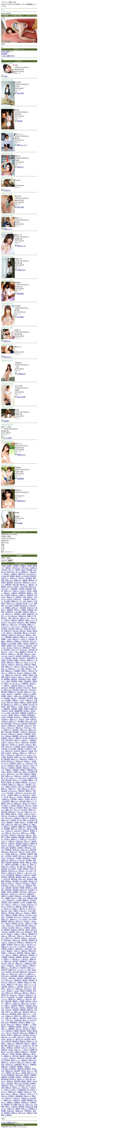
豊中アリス (9, 1012)
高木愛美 (14, 1005)
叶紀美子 (14, 786)
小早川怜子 (22, 658)
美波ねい (27, 761)
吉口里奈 (11, 927)
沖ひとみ (33, 641)
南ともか (29, 677)
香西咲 (12, 576)
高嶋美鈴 (4, 1077)
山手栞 (3, 742)
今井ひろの (18, 582)
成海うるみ (18, 824)
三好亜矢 (21, 317)
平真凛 (29, 1018)
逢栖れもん (26, 1054)
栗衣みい (16, 1094)
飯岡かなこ (9, 671)
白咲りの (29, 1062)
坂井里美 (33, 850)
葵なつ (23, 944)
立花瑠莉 (29, 902)
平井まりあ (16, 723)
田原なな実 (29, 1106)
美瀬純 (26, 709)
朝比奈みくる (8, 704)
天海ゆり (34, 797)
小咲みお (23, 660)
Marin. (29, 679)
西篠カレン (21, 999)
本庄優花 (29, 860)
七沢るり (31, 637)
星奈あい (10, 991)
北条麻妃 (17, 671)
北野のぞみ (19, 755)
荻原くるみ (23, 1033)
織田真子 (4, 643)
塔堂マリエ (18, 704)
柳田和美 (19, 877)
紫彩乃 (7, 677)
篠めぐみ (19, 765)
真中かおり (26, 795)
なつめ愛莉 (23, 780)
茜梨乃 (3, 896)
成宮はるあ (5, 852)
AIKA (19, 789)
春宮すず (33, 868)
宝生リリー (18, 1050)
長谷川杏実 (15, 713)
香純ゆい (14, 814)
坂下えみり (28, 988)
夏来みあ (23, 1041)
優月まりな (25, 1003)
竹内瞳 (20, 523)
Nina (24, 757)
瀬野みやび (12, 1092)
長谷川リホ (32, 586)
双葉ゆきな (29, 942)
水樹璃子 (8, 1073)
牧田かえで (19, 727)
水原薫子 (26, 1024)
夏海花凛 (31, 934)
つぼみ (9, 639)
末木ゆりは (26, 1045)
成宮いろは (22, 898)
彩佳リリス (32, 845)
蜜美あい (16, 700)
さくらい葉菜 (5, 713)
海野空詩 (29, 885)
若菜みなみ (10, 906)
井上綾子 (24, 810)
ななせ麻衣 (19, 997)
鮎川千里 (7, 879)
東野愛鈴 (7, 679)
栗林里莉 (7, 709)
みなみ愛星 (26, 896)
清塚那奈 (7, 930)
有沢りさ (27, 706)
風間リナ (4, 1026)
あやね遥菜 (5, 801)
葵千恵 (33, 786)
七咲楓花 (16, 565)
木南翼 (23, 1100)
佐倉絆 (9, 782)
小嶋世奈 (20, 982)
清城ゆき (22, 976)
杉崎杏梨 (20, 749)
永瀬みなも (25, 1098)
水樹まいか (5, 1014)
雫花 (33, 1045)
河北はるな (26, 917)
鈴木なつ (14, 1090)
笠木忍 (23, 746)
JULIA (14, 645)
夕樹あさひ (5, 799)
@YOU (3, 717)
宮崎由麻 (26, 1077)
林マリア (34, 799)
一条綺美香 (13, 589)
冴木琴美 (24, 940)
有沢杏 (20, 814)
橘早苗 (26, 1075)
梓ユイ (18, 742)
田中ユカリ (9, 980)
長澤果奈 (29, 991)
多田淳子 (22, 1085)
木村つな (26, 765)
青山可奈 (20, 692)
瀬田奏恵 (30, 1100)
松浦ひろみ (23, 690)
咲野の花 (23, 1018)
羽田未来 (24, 782)
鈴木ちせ (11, 845)
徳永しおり (10, 1024)
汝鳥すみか (25, 742)
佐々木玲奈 (12, 868)
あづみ (6, 778)
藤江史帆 (4, 1045)
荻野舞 (25, 906)
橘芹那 (7, 864)
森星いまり (26, 877)
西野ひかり (12, 999)
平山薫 (3, 565)
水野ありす (12, 982)
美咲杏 (28, 930)
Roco (17, 652)
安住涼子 (29, 645)
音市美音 (31, 639)
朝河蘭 (3, 696)
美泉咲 (6, 421)
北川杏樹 (10, 660)
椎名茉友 (8, 890)
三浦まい (29, 1037)
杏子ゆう (21, 923)
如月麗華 (11, 1077)
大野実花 (17, 1047)
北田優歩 (23, 565)
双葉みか (11, 664)
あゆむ (33, 711)
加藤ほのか (31, 894)
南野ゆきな (12, 725)
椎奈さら (33, 993)
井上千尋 (31, 704)
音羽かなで (30, 607)
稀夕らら (21, 786)
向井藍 (7, 854)
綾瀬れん (23, 702)
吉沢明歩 (4, 629)
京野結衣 (17, 818)
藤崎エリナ (9, 666)
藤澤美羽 (10, 582)
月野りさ (23, 618)
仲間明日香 (19, 1043)
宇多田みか (18, 896)
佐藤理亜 (19, 957)
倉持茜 (15, 856)
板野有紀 (8, 584)
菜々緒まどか (21, 866)
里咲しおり (22, 828)
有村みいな (21, 1079)
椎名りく (7, 805)
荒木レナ (33, 864)
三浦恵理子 (25, 683)
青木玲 (29, 591)
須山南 (10, 1050)
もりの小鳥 (31, 911)
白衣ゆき (22, 871)
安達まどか (32, 925)
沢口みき (20, 673)
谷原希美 (13, 763)
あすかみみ (22, 778)
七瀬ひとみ (10, 1108)
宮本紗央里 (22, 679)
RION (10, 902)
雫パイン (11, 570)
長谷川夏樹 (15, 864)
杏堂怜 (29, 1081)
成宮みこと (28, 1092)
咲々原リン (16, 1073)
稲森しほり (9, 810)
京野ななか (25, 567)
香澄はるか (16, 850)
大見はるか (10, 1111)
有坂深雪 (16, 1010)
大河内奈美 (18, 1020)
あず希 (22, 902)
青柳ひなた (19, 1111)
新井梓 (20, 121)
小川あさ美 (5, 576)
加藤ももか (7, 961)
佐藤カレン (13, 919)
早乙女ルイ (21, 645)
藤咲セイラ (15, 839)
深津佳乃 (22, 1022)
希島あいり (30, 660)
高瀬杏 (29, 826)
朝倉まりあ (7, 683)
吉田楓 (23, 1073)
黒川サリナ (28, 986)
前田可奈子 (7, 940)
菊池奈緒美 (19, 1096)
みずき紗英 (22, 624)
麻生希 (18, 576)
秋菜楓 (16, 605)
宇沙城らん (5, 719)
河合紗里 (20, 986)
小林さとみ (26, 694)
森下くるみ (5, 1022)
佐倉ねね (24, 951)
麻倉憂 (7, 607)
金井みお (5, 932)
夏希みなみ (18, 772)
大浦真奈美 (18, 1064)
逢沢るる (30, 828)
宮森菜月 (17, 1102)
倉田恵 (34, 1043)
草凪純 (10, 715)
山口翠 (28, 1085)
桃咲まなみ (22, 574)
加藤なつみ (9, 675)
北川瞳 (32, 567)
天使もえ (16, 753)
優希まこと (9, 776)
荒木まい (11, 883)
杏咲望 (23, 715)
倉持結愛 (30, 757)
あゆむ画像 (5, 51)
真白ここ (4, 1028)
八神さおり (25, 959)
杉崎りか (7, 341)
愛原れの (10, 1081)
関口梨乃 (16, 730)
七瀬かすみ (21, 270)
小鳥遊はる (21, 374)
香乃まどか (22, 1113)
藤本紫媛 (21, 837)
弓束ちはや (5, 1054)
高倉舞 (30, 675)
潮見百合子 (5, 894)
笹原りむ (21, 167)
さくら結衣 (8, 438)
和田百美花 (32, 723)
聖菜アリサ (9, 938)
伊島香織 (12, 687)
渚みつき (21, 1104)
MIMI (27, 719)
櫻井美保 (14, 879)
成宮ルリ (17, 740)
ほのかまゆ (23, 736)
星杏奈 (34, 694)
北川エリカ (15, 650)
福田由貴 (23, 1010)
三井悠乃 (33, 900)
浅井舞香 (7, 698)
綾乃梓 (11, 711)
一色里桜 (10, 795)
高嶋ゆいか (26, 824)
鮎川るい (14, 698)
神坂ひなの (31, 946)
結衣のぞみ (23, 890)
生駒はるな (19, 988)
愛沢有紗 (23, 1031)
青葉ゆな (29, 1001)
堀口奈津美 (18, 633)
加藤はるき (5, 1066)
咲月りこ (19, 1045)
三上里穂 (10, 896)
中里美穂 (8, 862)
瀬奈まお (12, 807)
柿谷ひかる (12, 873)
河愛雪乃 (4, 948)
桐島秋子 (21, 1005)
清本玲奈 (17, 938)
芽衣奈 (16, 586)
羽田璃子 (16, 902)
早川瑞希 (30, 822)
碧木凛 (34, 875)
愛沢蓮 (15, 658)
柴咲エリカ (32, 730)
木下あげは (5, 976)
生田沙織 (4, 812)
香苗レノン (7, 959)
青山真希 (33, 1052)
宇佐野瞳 (33, 1075)
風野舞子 (21, 620)
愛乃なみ (24, 666)
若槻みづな (5, 866)
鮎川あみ (27, 711)
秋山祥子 (20, 734)
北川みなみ (10, 858)
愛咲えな (7, 826)
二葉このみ (28, 873)
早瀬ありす (12, 673)
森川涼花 (31, 738)
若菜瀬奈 (21, 293)
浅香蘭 (32, 1050)
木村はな (5, 721)
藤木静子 (23, 1056)
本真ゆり (8, 567)
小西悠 (23, 614)
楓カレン (27, 1096)
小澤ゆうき (9, 831)
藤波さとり (30, 1041)
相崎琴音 (10, 610)
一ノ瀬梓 (33, 1024)
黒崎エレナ (28, 692)
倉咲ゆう (29, 635)
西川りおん (9, 818)
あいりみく (13, 946)
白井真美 (19, 687)
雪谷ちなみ (13, 852)
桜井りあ (16, 618)
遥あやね (4, 1037)
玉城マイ (23, 822)
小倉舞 (16, 822)
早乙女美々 (10, 793)
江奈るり (13, 885)
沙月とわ (24, 1047)
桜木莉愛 (29, 570)
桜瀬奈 (19, 1014)
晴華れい (33, 965)
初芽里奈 (29, 837)
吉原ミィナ (32, 626)
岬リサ (3, 755)
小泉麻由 (14, 709)
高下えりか (18, 917)
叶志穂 (25, 603)
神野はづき (5, 946)
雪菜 (8, 706)
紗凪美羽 (11, 957)
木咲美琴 (21, 1106)
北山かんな (22, 894)
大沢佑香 (23, 607)
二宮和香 (19, 900)
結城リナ (16, 908)
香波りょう (8, 229)
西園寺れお (22, 826)
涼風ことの (23, 730)
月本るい (13, 866)
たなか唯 (10, 1052)
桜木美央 (16, 887)
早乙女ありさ (12, 816)
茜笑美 (25, 980)
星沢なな (22, 578)
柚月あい (10, 772)
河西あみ (11, 841)
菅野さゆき (10, 662)
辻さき (32, 765)
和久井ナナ (28, 727)
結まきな (33, 1026)
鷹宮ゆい (10, 951)
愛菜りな (4, 789)
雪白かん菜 (18, 1083)
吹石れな (13, 835)
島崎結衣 (10, 822)
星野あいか (18, 993)
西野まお (11, 921)
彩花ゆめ (8, 736)
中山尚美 (8, 972)
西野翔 (9, 645)
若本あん (23, 1007)
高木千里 (4, 970)
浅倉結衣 (24, 1060)
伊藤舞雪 (11, 1026)
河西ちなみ (5, 744)
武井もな (11, 963)
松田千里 (8, 1041)
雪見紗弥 (33, 576)
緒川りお (17, 666)
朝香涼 (16, 911)
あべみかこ (16, 683)
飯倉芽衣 (16, 1041)
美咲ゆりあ (12, 970)
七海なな (7, 620)
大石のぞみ (18, 675)
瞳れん (25, 772)
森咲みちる (27, 807)
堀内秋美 (27, 797)
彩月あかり (18, 717)
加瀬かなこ (31, 974)
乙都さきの (16, 1003)
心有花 (20, 706)
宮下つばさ (5, 589)
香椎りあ (29, 862)
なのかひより (12, 791)
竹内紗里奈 (30, 715)
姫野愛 (7, 814)
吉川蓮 (19, 868)
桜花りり (33, 1077)
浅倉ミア (33, 1012)
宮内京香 (7, 1060)
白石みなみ (21, 835)
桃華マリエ (7, 730)
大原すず (19, 965)
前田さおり (5, 860)
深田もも (27, 654)
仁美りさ (8, 1033)
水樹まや (21, 915)
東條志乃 (10, 1047)
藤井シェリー (30, 620)
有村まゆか (19, 1075)
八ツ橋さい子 (24, 864)
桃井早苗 (26, 1012)
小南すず (7, 1090)
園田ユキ (8, 1003)
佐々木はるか (12, 616)
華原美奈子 (26, 858)
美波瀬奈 (16, 890)
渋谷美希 (30, 713)
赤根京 (7, 786)
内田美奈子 (30, 746)
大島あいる (18, 641)
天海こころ (22, 974)
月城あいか (9, 1016)
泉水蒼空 (19, 1026)
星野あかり (26, 582)
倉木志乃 (13, 1079)
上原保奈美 (9, 612)
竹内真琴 (14, 799)
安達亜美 (16, 892)
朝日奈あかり (24, 605)
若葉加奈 (14, 930)
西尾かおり (15, 601)
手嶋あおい (10, 965)
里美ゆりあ (22, 616)
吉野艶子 (23, 770)
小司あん (7, 839)
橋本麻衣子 (23, 961)
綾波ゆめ (33, 818)
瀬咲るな (8, 915)
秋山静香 (31, 772)
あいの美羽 (30, 1090)
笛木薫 (28, 786)
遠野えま (30, 1056)
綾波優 (25, 580)
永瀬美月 (17, 1052)
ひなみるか (28, 793)
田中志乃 (16, 1056)
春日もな (11, 738)
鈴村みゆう (12, 812)
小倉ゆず (26, 643)
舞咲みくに (10, 597)
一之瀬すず (23, 732)
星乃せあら (23, 892)
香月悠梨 (17, 614)
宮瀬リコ (4, 725)
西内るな (4, 913)
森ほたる (11, 1045)
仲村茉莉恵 (22, 698)
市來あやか (10, 900)
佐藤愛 (20, 709)
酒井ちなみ (7, 690)
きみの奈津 (30, 820)
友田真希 (7, 650)
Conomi (16, 991)
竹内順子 (30, 685)
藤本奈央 (22, 791)
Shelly (10, 911)
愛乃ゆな (20, 978)
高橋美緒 (23, 713)
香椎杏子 (19, 738)
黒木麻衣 (31, 980)
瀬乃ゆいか (13, 578)
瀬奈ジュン (15, 759)
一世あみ (4, 927)
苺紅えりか (7, 908)
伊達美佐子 (12, 1068)
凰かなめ (4, 911)
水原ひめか (12, 978)
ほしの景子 (32, 839)
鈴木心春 (21, 207)
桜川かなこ (32, 908)
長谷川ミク (5, 578)
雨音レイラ (22, 685)
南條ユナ (16, 1018)
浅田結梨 (8, 850)
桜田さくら (13, 721)
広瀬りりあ (9, 824)
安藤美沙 (26, 717)
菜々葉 (19, 820)
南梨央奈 (14, 679)
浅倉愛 (32, 843)
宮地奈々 (4, 953)
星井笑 (34, 883)
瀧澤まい (26, 965)
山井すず (13, 1062)
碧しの (33, 814)
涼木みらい (25, 740)
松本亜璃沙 (30, 658)
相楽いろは (18, 696)
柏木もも (33, 1035)
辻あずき (11, 656)
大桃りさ (34, 719)
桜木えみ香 (5, 847)
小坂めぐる (12, 635)
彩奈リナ (14, 898)
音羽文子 (10, 1035)
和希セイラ (30, 1073)
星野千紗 (33, 717)
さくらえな (32, 782)
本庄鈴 (23, 1071)
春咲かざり (18, 803)
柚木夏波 (13, 1014)
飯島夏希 (16, 736)
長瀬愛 (9, 565)
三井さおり (32, 1047)
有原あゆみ (29, 976)
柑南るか (8, 1087)
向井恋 (34, 917)
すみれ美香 (10, 997)
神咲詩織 (8, 637)
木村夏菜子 (32, 736)
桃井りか (4, 843)
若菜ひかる (19, 629)
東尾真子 (8, 881)
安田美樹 (25, 626)
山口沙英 (21, 93)
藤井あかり (16, 959)
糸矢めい (7, 685)
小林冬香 (30, 698)
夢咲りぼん (15, 1007)
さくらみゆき (23, 919)
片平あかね (29, 763)
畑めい (7, 1106)
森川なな (13, 1058)
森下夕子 (34, 930)
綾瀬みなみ (18, 580)
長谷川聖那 (7, 723)
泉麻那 (23, 610)
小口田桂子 (28, 749)
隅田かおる (18, 1035)
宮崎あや (8, 770)
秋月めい (27, 921)
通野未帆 (11, 877)
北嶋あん (10, 1102)
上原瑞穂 (17, 746)
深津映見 (19, 597)
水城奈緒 (4, 635)
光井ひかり (30, 904)
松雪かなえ (12, 953)
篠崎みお (26, 900)
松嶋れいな (5, 624)
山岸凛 (9, 892)
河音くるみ (22, 879)
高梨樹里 (7, 1104)
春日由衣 (33, 742)
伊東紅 (20, 681)
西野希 (18, 1108)
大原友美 (29, 1005)
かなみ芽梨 (12, 749)
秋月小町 (29, 1079)
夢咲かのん (21, 1058)
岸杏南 (18, 925)
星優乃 (16, 660)
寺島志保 (14, 685)
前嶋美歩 (33, 622)
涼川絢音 (4, 784)
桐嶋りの (29, 791)
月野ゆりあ (5, 995)
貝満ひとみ (18, 757)
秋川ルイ (16, 780)
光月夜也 (11, 767)
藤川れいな (23, 908)
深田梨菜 (16, 770)
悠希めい (24, 671)
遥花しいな (19, 913)
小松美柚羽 (13, 976)
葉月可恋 (16, 1033)
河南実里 (31, 955)
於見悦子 (19, 1077)
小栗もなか (10, 1043)
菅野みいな (23, 637)
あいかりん (16, 833)
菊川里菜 (16, 690)
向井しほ (10, 803)
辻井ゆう (22, 744)
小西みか (27, 814)
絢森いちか (14, 801)
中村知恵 (19, 807)
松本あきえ (26, 1028)
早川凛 (6, 797)
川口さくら (21, 885)
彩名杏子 (5, 711)
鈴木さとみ (21, 635)
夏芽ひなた (19, 963)
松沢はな (10, 647)
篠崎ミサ (30, 616)
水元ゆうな (16, 567)
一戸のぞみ (21, 860)
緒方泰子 (16, 961)
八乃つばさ (9, 1020)
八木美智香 (9, 917)
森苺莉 (23, 1081)
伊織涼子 (31, 759)
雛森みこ (31, 780)
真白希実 (8, 780)
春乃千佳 (29, 1058)
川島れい (10, 696)
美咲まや (22, 995)
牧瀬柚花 (31, 1033)
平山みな (7, 190)
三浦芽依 (8, 1115)
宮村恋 (7, 923)
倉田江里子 (29, 932)
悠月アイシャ (28, 984)
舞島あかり (19, 875)
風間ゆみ (31, 580)
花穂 (24, 820)
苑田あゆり (21, 501)
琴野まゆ (27, 664)
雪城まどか (9, 1071)
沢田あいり (13, 744)
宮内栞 (34, 858)
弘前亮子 (26, 831)
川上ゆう (23, 591)
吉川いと (4, 841)
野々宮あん (19, 984)
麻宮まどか (9, 751)
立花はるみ (19, 841)
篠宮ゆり (29, 669)
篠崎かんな (7, 1100)
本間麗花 (24, 845)
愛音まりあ (16, 940)
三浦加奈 (20, 847)
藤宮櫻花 (13, 847)
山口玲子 (8, 753)
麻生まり (26, 993)
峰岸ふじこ (25, 833)
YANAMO (4, 1068)
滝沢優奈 (29, 578)
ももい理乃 (19, 774)
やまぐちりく (5, 626)
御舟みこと (16, 1087)
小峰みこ (7, 1005)
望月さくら (10, 925)
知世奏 (29, 1031)
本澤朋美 (26, 696)
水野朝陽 (27, 734)
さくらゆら (28, 755)
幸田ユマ (17, 951)
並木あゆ (31, 881)
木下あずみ (23, 650)
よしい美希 (12, 1037)
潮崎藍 (7, 898)
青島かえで (25, 789)
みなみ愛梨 (23, 881)
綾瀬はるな (33, 709)
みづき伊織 (25, 576)
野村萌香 (14, 681)
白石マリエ (10, 988)
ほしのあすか (31, 574)
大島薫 (32, 833)
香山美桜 (10, 757)
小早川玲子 (22, 946)
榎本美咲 (20, 953)
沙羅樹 (22, 1001)
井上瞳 (25, 738)
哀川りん (24, 639)
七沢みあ (8, 1010)
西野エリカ (29, 923)
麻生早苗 (4, 692)
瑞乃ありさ (10, 1039)
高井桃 (32, 643)
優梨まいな (28, 982)
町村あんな (10, 761)
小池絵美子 (18, 694)
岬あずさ (17, 1098)
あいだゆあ (9, 605)
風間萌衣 (4, 921)
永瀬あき (14, 574)
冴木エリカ (26, 1014)
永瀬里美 (30, 854)
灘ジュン (27, 841)
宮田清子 (11, 1096)
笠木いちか (29, 1104)
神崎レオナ (32, 810)
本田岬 (25, 704)
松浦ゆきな (25, 1102)
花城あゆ (14, 826)
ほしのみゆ (12, 622)
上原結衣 (14, 593)
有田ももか (32, 1060)
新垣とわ (17, 944)
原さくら (30, 1071)
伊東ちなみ (5, 820)
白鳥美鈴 (19, 767)
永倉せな (26, 843)
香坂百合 (19, 906)
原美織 (32, 831)
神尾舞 (22, 887)
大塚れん (21, 799)
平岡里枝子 (28, 1111)
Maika (23, 570)
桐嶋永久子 (12, 692)
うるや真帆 (18, 612)
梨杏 (2, 732)
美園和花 (11, 1028)
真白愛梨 (16, 881)
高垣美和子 (18, 980)
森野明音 (30, 770)
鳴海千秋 (30, 1010)
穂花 (27, 622)
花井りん (29, 744)
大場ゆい (30, 597)
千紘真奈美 (28, 997)
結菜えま (20, 873)
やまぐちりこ (15, 626)
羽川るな (4, 963)
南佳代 (7, 1007)
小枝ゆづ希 (28, 948)
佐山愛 (29, 631)
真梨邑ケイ (29, 887)
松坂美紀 (10, 944)
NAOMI (28, 816)
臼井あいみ (12, 942)
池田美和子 (26, 656)
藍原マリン (15, 854)
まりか (22, 700)
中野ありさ (12, 734)
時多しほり (21, 1062)
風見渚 (22, 991)
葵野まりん (5, 1062)
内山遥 (30, 751)
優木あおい (12, 669)
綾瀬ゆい (11, 948)
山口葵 (28, 852)
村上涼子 (33, 633)
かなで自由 (32, 919)
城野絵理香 (28, 978)
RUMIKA (11, 629)
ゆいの (6, 763)
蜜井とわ (8, 833)
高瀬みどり (25, 1052)
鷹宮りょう (19, 662)
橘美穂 (16, 1031)
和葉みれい (26, 767)
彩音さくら (21, 936)
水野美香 (23, 854)
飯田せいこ (12, 986)
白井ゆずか (5, 885)
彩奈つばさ (25, 850)
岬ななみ (29, 999)
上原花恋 (19, 603)
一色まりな (10, 742)
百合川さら (9, 746)
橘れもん (26, 633)
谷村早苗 (31, 650)
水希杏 (27, 799)
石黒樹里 (30, 898)
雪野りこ (14, 706)
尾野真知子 (26, 647)
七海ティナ (30, 1094)
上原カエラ (15, 607)
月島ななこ (23, 839)
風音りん (13, 860)
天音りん (29, 835)
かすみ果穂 (12, 643)
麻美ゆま (10, 641)
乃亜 (5, 76)
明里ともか (13, 974)
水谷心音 (30, 652)
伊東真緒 (14, 837)
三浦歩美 (14, 1106)
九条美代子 (9, 1031)
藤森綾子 (23, 652)
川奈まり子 (10, 727)
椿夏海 (28, 1022)
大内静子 (27, 927)
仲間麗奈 (22, 816)
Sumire (23, 904)
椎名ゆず (23, 1094)
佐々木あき (5, 835)
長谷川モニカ (12, 871)
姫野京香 (30, 595)
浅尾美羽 (19, 843)
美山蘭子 (8, 700)
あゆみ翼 (22, 801)
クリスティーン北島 (24, 970)
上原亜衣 (22, 589)
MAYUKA (4, 687)
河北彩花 (26, 1035)
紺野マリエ (18, 1016)
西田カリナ (21, 784)
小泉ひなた (25, 1087)
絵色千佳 (26, 641)
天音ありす (13, 894)
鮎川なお (23, 631)
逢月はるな (10, 774)
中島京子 (19, 883)
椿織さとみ (10, 984)
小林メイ (8, 955)
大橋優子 (33, 1083)
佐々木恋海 (16, 782)
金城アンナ (20, 763)
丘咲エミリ (16, 904)
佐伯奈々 (30, 601)
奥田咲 (18, 570)
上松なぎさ (18, 831)
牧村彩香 (17, 1081)
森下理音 (20, 654)
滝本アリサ (19, 921)
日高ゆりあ (19, 761)
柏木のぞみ (10, 572)
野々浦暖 (14, 1104)
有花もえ (24, 938)
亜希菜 (25, 675)
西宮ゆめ (11, 913)
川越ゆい (17, 934)
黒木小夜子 (9, 740)
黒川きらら (9, 614)
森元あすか (32, 972)
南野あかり (21, 942)
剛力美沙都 (5, 1079)
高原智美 (7, 1113)
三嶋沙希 (19, 656)
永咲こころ (13, 778)
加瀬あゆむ (30, 614)
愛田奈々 (30, 593)
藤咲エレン (5, 967)
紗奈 (9, 618)
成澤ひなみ (23, 955)
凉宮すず (22, 852)
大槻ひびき (7, 631)
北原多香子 (28, 681)
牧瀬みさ (19, 1024)
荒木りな (31, 671)
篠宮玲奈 (26, 957)
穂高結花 (4, 871)
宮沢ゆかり (26, 883)
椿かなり (13, 797)
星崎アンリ (12, 789)
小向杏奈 (20, 797)
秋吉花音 (21, 930)
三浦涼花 (30, 778)
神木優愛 (7, 828)
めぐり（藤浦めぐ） (22, 572)
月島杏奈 (8, 887)
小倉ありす (25, 818)
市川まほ (16, 631)
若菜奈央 (26, 868)
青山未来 (4, 791)
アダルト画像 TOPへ (8, 56)
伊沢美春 (26, 1083)
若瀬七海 (27, 629)
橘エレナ (21, 677)
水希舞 (7, 837)
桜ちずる (29, 805)
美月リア (8, 904)
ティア (30, 603)
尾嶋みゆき (23, 972)
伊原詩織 (10, 717)
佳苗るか (31, 584)
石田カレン (9, 1098)
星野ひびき (20, 805)
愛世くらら (26, 1016)
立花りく (8, 1094)
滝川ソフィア (28, 662)
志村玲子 (26, 776)
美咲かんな (21, 454)
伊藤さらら (23, 753)
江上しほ (20, 812)
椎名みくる (21, 246)
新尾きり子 (9, 993)
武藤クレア (31, 624)
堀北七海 (8, 732)
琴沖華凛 (31, 1108)
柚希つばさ (18, 1012)
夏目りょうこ (22, 145)
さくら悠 (23, 601)
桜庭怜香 (28, 1068)
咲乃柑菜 (10, 1083)
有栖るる (14, 1113)
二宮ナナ (11, 652)
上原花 (7, 681)
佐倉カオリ (16, 639)
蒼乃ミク (26, 1064)
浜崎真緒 (21, 478)
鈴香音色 (29, 589)
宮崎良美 (13, 1066)
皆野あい (30, 866)
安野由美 (33, 740)
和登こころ (13, 1085)
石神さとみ (32, 961)
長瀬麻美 (4, 738)
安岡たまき (29, 995)
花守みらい (13, 995)
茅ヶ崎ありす (14, 967)
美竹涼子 (10, 694)
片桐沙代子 (16, 1100)
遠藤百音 (21, 1068)
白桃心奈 (11, 843)
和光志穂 (24, 723)
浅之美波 (27, 1039)
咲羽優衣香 (22, 1090)
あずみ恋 (29, 915)
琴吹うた (24, 1108)
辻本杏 (35, 805)
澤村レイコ (7, 591)
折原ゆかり (28, 673)
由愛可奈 (16, 637)
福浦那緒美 (13, 1022)
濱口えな (29, 936)
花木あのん (28, 847)
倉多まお (24, 751)
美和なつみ (10, 755)
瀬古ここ (30, 856)
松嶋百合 (4, 1050)
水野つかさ (13, 624)
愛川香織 (16, 732)
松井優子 (29, 784)
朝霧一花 (8, 1018)
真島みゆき (23, 759)
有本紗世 (5, 807)
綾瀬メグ (23, 595)
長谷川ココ (19, 793)
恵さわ (32, 789)
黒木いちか (9, 580)
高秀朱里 (31, 940)
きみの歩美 (23, 586)
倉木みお (27, 913)
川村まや (14, 677)
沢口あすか (32, 690)
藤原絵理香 (18, 711)
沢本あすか (27, 687)
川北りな (19, 1028)
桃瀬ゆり (16, 955)
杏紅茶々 (10, 934)
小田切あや (10, 765)
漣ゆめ (16, 702)
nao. (28, 618)
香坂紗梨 (30, 1007)
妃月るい (26, 1026)
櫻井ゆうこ (23, 584)
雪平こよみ (20, 932)
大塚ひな (16, 591)
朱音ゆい (7, 574)
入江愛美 (7, 595)
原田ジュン (13, 719)
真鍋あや (30, 1113)
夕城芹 (18, 845)
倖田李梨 (7, 759)
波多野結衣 (22, 593)
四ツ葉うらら (31, 944)
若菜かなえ (32, 892)
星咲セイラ (31, 967)
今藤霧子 (20, 1092)
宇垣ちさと (23, 911)
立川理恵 (7, 601)
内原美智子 (5, 1085)
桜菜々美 (10, 702)
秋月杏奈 (4, 877)
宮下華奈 (8, 856)
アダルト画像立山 (7, 1122)
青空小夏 (16, 584)
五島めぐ (27, 1066)
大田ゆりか (9, 1064)
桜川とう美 (29, 721)
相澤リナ (17, 610)
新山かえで (18, 647)
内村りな (4, 816)
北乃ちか (10, 586)
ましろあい (29, 871)
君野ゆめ (8, 658)
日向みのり (21, 1037)
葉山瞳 (34, 841)
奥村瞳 (13, 805)
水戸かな (33, 1020)
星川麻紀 (21, 721)
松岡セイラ (32, 753)
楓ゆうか (14, 828)
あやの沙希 (21, 397)
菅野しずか (12, 936)
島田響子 (20, 1066)
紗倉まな (7, 593)
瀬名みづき (26, 803)
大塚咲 (19, 643)
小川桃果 (13, 820)
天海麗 (29, 565)
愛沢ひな (17, 715)
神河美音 (30, 879)
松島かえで (15, 595)
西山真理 (8, 1001)
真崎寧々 (16, 1001)
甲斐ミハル (5, 974)
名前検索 (4, 53)
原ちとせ (17, 810)
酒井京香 (24, 925)
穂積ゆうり (7, 1056)
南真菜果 (16, 862)
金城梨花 (33, 1064)
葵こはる (4, 734)
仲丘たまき (22, 856)
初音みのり (21, 622)
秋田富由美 (10, 875)
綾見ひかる (19, 664)
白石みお (27, 875)
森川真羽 (17, 1071)
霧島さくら (18, 795)
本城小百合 (32, 732)
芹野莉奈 (14, 923)
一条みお (26, 1050)
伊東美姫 (30, 610)
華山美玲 (20, 725)
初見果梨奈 (10, 1075)
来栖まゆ (27, 953)
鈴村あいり (12, 654)
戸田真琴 (4, 902)
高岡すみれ (32, 951)
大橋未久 (26, 612)
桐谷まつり (5, 919)
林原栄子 (27, 774)
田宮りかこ (8, 357)
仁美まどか (28, 725)
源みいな (26, 1020)
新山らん (31, 666)
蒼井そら (10, 633)
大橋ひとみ (29, 700)
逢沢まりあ (19, 1039)
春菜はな (14, 620)
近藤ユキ (27, 1043)
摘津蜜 (15, 915)
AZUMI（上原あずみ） (14, 599)
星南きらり (12, 784)
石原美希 (26, 599)
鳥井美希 (23, 967)
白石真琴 (31, 890)
